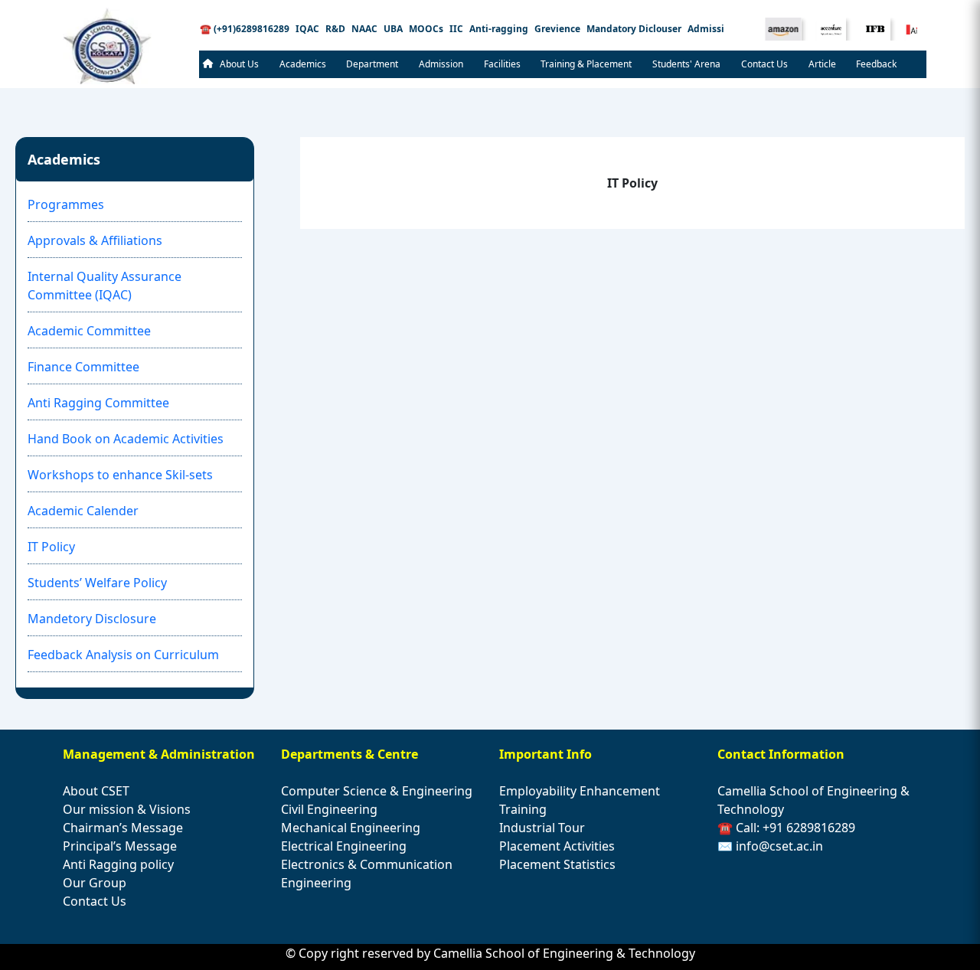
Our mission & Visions (127, 809)
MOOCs (426, 28)
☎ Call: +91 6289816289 (786, 827)
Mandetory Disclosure (92, 618)
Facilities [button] (502, 63)
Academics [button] (302, 63)
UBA (393, 28)
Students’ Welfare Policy (97, 582)
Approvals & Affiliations (95, 240)
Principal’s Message (120, 846)
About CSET (96, 790)
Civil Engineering (329, 809)
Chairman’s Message (123, 827)
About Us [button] (239, 63)
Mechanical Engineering (350, 827)
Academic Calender (83, 510)
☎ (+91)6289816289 (244, 28)
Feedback (876, 63)
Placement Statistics (557, 864)
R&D (335, 28)
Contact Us (764, 63)
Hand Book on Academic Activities (126, 438)
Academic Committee (89, 330)
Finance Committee (83, 366)
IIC (456, 28)
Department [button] (372, 63)
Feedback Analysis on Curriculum (123, 654)
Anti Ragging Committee (98, 402)
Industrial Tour (542, 827)
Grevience (557, 28)
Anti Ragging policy (118, 864)
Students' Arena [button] (686, 63)
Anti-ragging (498, 28)
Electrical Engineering (344, 846)
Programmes (66, 204)
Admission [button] (441, 63)
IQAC (307, 28)
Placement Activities (557, 846)
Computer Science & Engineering (376, 790)
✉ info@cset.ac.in (770, 846)
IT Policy (51, 546)
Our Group (94, 882)
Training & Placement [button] (586, 63)
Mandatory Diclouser (633, 28)
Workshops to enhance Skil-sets (120, 474)
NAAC (364, 28)
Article (822, 63)
